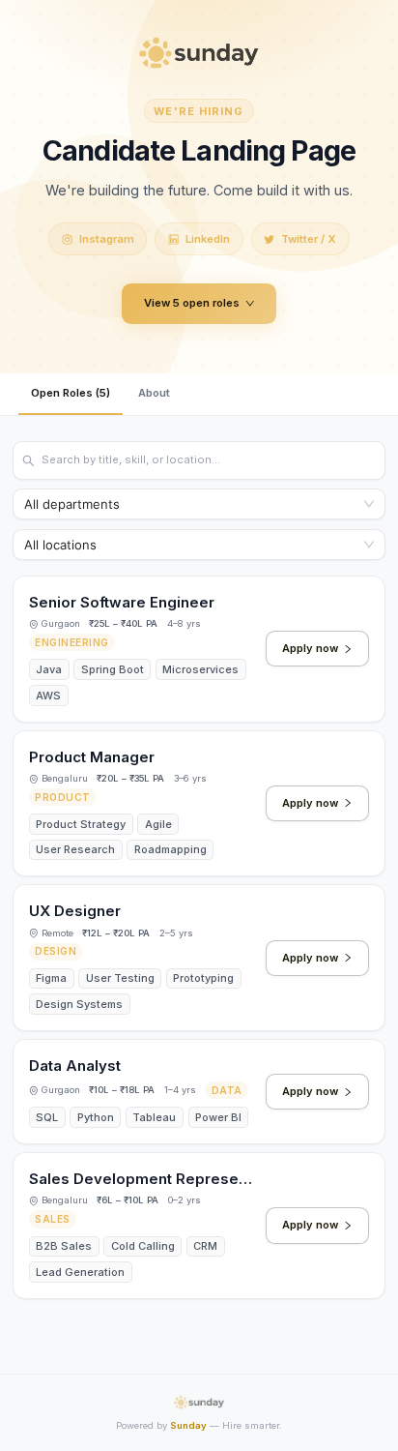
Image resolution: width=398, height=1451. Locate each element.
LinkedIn (207, 239)
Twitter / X (308, 239)
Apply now (310, 648)
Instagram (106, 239)
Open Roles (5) (70, 393)
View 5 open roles (192, 303)
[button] (199, 649)
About (154, 393)
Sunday (188, 1425)
